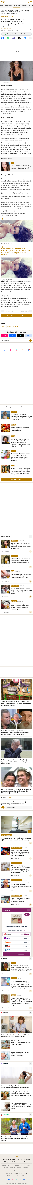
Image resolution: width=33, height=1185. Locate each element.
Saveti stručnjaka (19, 10)
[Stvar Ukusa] (16, 1170)
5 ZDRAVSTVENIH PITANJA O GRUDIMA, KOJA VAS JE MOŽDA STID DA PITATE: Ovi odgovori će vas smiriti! (16, 252)
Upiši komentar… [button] (11, 807)
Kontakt (21, 1173)
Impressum (9, 1173)
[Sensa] (19, 1168)
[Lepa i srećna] (6, 1168)
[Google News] (28, 335)
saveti (9, 326)
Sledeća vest (25, 311)
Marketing (15, 1173)
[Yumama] (26, 1168)
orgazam (15, 326)
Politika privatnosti (11, 1175)
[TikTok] (20, 335)
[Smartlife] (12, 1168)
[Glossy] (29, 1165)
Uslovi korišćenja (21, 1175)
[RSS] (23, 350)
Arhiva (25, 1173)
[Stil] (2, 2)
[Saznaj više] (30, 1012)
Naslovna (3, 10)
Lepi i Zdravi (10, 10)
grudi (3, 326)
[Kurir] (4, 1165)
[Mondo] (10, 1165)
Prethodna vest (8, 311)
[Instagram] (4, 335)
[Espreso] (17, 1165)
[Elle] (23, 1165)
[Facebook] (12, 335)
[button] (30, 29)
